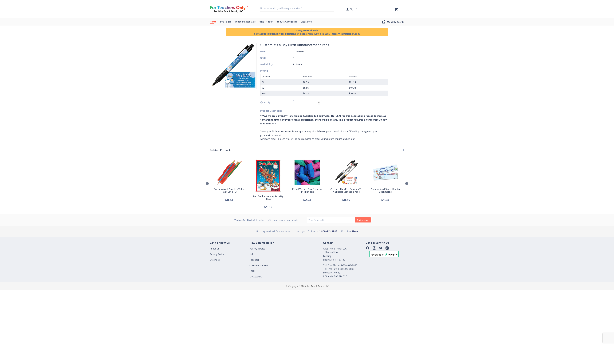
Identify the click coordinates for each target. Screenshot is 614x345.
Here (355, 231)
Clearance (306, 21)
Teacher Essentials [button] (245, 21)
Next (406, 183)
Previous (207, 183)
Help (251, 254)
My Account (255, 276)
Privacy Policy (217, 254)
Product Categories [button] (286, 21)
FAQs (252, 270)
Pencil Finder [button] (266, 21)
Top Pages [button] (225, 21)
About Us (214, 248)
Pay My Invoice (257, 248)
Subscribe (362, 220)
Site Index (215, 259)
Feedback (254, 259)
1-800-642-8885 (328, 231)
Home (213, 21)
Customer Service (258, 265)
